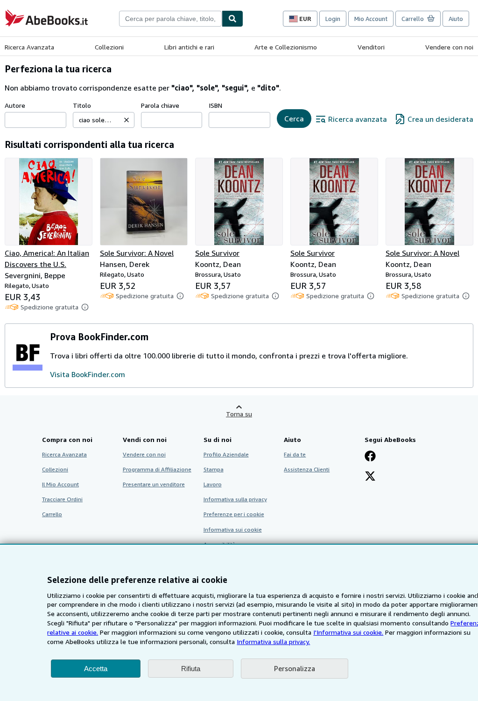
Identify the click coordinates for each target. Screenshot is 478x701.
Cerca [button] (294, 118)
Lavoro (213, 484)
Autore (15, 105)
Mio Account (370, 18)
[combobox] (170, 19)
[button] (126, 119)
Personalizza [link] (294, 668)
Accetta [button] (95, 669)
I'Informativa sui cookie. (348, 632)
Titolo (82, 105)
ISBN (215, 105)
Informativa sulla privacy (235, 499)
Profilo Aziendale (226, 454)
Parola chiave (160, 105)
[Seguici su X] (370, 477)
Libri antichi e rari (189, 47)
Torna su (239, 414)
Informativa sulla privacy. (273, 641)
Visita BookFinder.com (87, 374)
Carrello (52, 514)
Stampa (214, 469)
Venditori (371, 47)
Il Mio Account (60, 484)
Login (332, 18)
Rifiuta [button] (190, 669)
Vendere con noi (449, 47)
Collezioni (109, 47)
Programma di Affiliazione (157, 469)
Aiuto (456, 18)
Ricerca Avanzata (29, 47)
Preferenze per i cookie (234, 514)
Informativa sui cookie (233, 529)
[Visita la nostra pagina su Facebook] (370, 457)
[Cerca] (232, 19)
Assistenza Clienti (307, 469)
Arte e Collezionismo (285, 47)
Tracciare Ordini (62, 499)
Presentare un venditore (154, 484)
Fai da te (295, 454)
